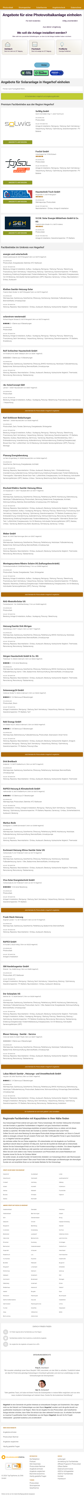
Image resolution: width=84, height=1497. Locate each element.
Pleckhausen (34, 1289)
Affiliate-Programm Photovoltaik (69, 1458)
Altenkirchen (34, 1310)
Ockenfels (33, 1302)
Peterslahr (33, 1256)
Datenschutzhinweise (65, 1463)
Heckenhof (34, 1281)
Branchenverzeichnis (37, 1468)
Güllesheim (34, 1269)
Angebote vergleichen (11, 1436)
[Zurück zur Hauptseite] (14, 1451)
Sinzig (60, 1211)
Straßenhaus (6, 1281)
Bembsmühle (34, 1232)
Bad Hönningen (35, 1207)
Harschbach (62, 1244)
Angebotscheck (58, 7)
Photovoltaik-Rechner (37, 1460)
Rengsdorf (6, 1260)
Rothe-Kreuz (6, 1265)
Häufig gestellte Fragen (11, 1440)
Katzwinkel (6, 1232)
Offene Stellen (63, 1460)
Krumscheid (6, 1252)
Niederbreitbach (7, 1203)
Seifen (60, 1306)
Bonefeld (5, 1256)
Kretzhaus (62, 1203)
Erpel (60, 1285)
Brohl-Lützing (6, 1310)
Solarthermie (41, 7)
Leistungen (62, 1453)
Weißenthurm (62, 1240)
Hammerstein (6, 1297)
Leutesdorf (34, 1228)
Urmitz (61, 1297)
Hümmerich (6, 1273)
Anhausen (34, 1244)
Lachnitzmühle (63, 1232)
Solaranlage (56, 1156)
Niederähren (62, 1293)
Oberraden (34, 1203)
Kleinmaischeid (63, 1248)
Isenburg (61, 1265)
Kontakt (60, 1470)
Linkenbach (34, 1260)
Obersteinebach (35, 1211)
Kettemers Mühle (63, 1228)
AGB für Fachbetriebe (65, 1468)
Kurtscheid (6, 1224)
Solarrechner (76, 7)
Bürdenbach (34, 1273)
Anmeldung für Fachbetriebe (68, 1455)
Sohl (4, 1211)
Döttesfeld (62, 1260)
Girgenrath (6, 1244)
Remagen (61, 1273)
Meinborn (33, 1265)
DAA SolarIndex (35, 1458)
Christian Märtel (30, 1148)
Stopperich (6, 1219)
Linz (32, 1248)
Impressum (62, 1473)
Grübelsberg (34, 1224)
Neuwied (33, 1293)
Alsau (4, 1306)
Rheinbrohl (6, 1289)
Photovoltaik (8, 7)
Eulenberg (34, 1236)
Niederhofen (62, 1252)
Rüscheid (33, 1252)
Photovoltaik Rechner (10, 1431)
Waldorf (61, 1281)
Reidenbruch (6, 1248)
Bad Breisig (34, 1219)
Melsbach (5, 1269)
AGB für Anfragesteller (66, 1465)
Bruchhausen (62, 1289)
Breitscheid (6, 1228)
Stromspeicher (25, 7)
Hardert (5, 1285)
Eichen (61, 1277)
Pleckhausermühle (36, 1297)
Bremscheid (6, 1240)
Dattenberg (6, 1277)
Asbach (61, 1207)
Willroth (33, 1215)
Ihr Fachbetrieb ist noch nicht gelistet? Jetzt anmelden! (42, 1105)
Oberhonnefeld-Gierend (9, 1293)
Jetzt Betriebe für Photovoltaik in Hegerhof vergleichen (42, 404)
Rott (60, 1269)
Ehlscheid (5, 1236)
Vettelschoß (34, 1306)
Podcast (33, 1455)
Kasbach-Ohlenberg (64, 1215)
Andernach (34, 1277)
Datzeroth (5, 1215)
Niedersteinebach (36, 1240)
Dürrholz (61, 1224)
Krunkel (5, 1302)
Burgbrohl (61, 1256)
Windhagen (62, 1236)
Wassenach (62, 1302)
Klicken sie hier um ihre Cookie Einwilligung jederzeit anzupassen (18, 1488)
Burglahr (33, 1285)
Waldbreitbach (7, 1207)
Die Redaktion (35, 1453)
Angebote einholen (9, 1426)
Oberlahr (61, 1219)
